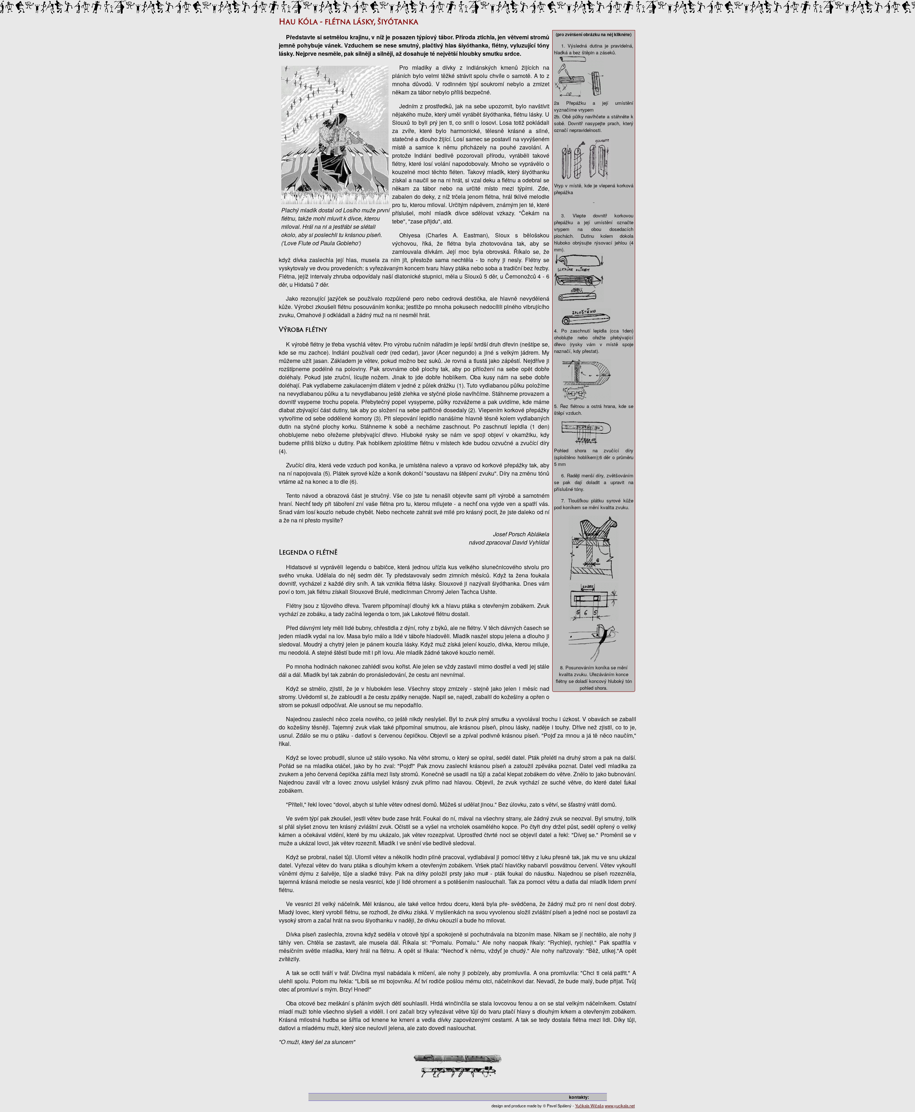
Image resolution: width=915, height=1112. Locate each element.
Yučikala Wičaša (589, 1105)
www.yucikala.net (620, 1105)
